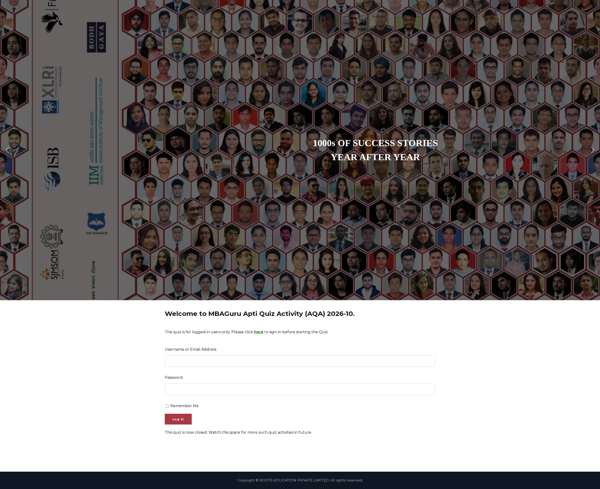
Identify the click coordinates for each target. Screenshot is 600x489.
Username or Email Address (190, 349)
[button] (7, 150)
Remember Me (184, 406)
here (258, 332)
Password (174, 377)
